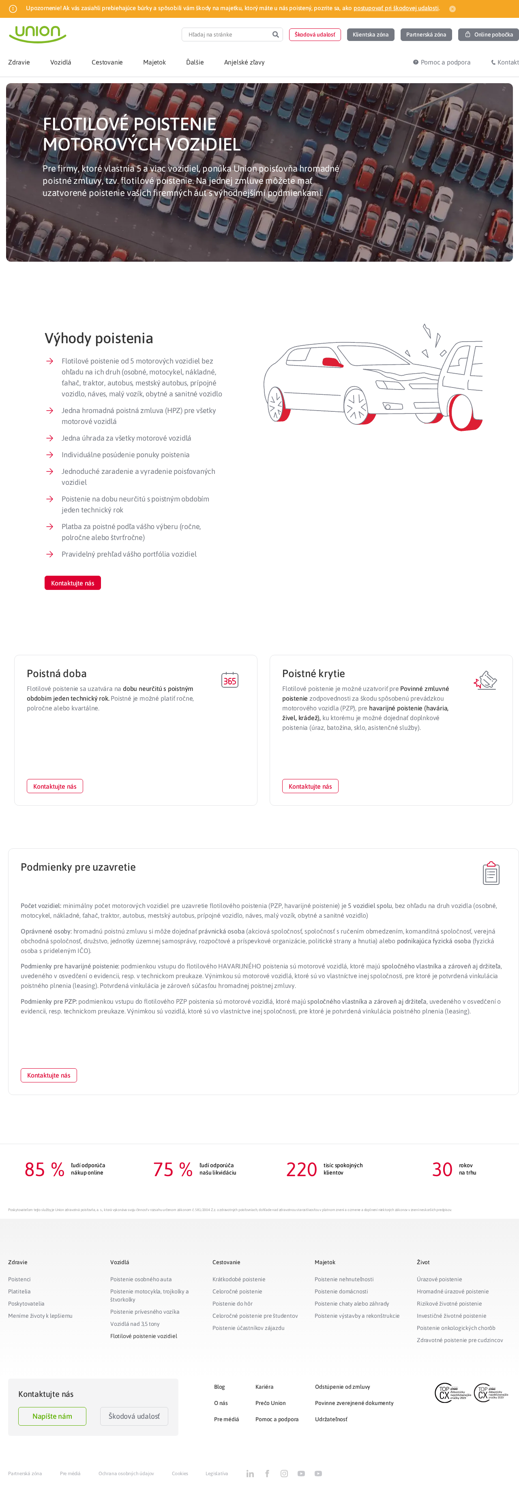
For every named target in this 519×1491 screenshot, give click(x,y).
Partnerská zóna (25, 1473)
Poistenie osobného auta (141, 1279)
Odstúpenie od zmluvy (342, 1386)
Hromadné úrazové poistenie (453, 1291)
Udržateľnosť (331, 1419)
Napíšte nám (52, 1416)
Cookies (180, 1473)
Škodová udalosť (134, 1416)
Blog (219, 1386)
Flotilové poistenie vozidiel (143, 1336)
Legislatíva (217, 1473)
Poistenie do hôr (232, 1303)
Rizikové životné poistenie (449, 1303)
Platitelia (19, 1291)
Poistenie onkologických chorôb (456, 1328)
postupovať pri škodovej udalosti (396, 7)
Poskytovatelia (26, 1303)
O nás (221, 1403)
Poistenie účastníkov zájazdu (248, 1328)
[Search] (276, 34)
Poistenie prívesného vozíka (145, 1311)
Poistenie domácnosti (341, 1291)
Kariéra (264, 1386)
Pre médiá (226, 1419)
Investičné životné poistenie (451, 1315)
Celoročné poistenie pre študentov (255, 1315)
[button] (315, 34)
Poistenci (19, 1279)
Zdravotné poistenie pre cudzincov (460, 1340)
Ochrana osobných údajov (126, 1473)
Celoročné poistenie (237, 1291)
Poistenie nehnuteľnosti (344, 1279)
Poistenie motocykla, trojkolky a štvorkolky (149, 1295)
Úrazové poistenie (439, 1279)
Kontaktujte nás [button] (55, 786)
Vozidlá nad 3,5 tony (135, 1324)
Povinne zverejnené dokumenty (354, 1403)
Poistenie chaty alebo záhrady (352, 1303)
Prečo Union (270, 1403)
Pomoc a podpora (277, 1419)
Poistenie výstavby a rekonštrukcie (357, 1315)
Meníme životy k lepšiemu (40, 1315)
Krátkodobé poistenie (239, 1279)
